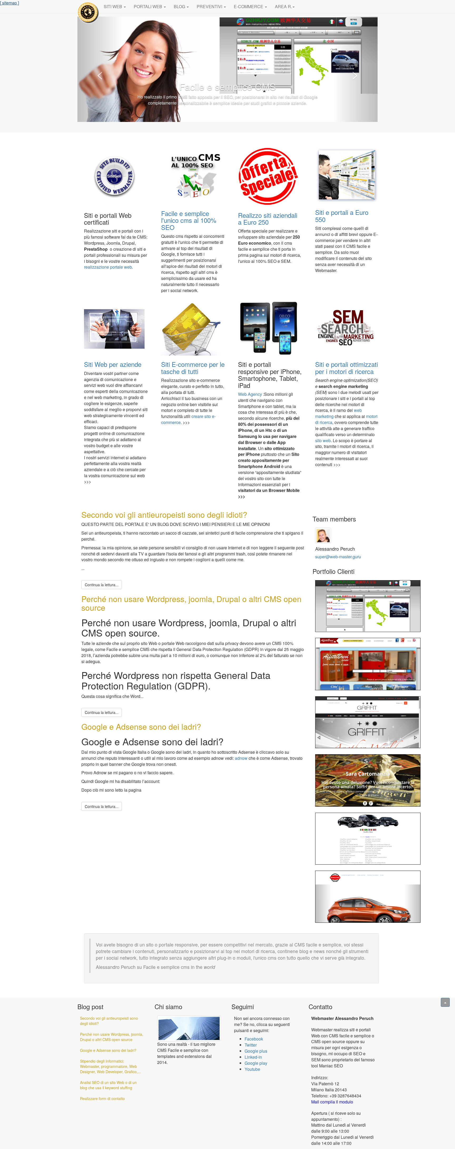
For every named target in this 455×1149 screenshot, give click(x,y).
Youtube (252, 1069)
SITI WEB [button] (113, 6)
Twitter (251, 1045)
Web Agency (250, 394)
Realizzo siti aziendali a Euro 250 (267, 218)
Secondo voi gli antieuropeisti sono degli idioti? (164, 514)
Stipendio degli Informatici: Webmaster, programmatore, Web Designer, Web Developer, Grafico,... (110, 1066)
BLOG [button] (180, 6)
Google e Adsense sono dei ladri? (141, 726)
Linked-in (253, 1057)
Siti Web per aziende (112, 364)
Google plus (256, 1051)
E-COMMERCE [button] (249, 6)
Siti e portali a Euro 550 (341, 216)
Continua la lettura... (101, 584)
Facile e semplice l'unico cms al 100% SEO (188, 220)
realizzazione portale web (108, 267)
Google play (256, 1063)
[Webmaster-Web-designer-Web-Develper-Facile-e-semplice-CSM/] (88, 11)
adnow (241, 758)
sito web (323, 440)
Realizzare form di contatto (102, 1098)
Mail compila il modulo (332, 1102)
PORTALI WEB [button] (148, 6)
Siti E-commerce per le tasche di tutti (193, 367)
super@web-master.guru (338, 557)
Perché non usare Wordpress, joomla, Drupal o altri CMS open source (191, 603)
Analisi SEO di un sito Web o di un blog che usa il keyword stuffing (108, 1085)
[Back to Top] (445, 1002)
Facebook (254, 1039)
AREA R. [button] (283, 6)
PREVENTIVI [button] (210, 6)
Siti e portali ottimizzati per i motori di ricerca (346, 367)
